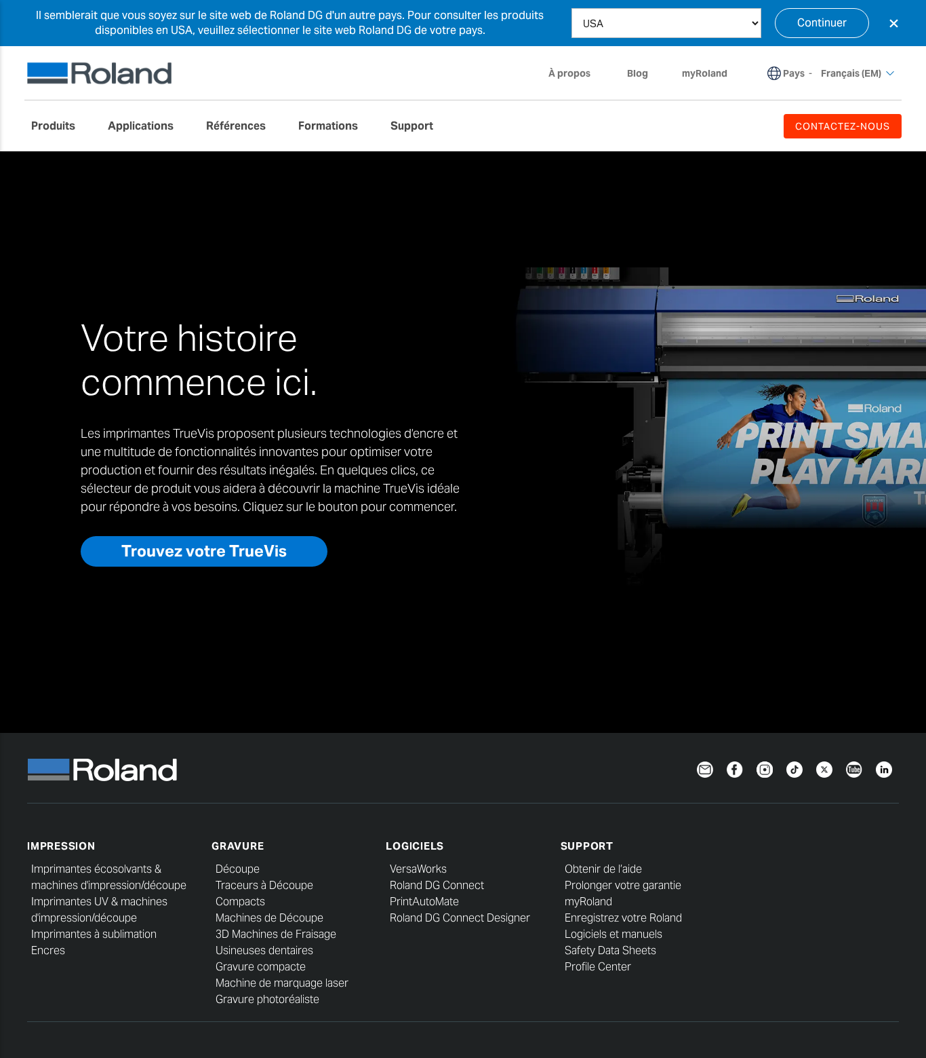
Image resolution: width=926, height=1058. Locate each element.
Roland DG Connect (437, 885)
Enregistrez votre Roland (623, 918)
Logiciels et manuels (613, 934)
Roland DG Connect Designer (460, 918)
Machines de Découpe (269, 918)
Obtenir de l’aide (603, 869)
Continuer (822, 23)
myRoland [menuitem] (704, 73)
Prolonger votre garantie (623, 885)
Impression (61, 845)
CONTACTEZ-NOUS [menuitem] (842, 126)
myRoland (588, 901)
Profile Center (598, 967)
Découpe (238, 869)
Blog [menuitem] (637, 73)
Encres (48, 950)
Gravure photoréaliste (267, 999)
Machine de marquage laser (282, 983)
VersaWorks (418, 869)
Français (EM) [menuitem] (851, 73)
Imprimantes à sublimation (94, 934)
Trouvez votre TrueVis (204, 551)
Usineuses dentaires (264, 950)
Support (587, 845)
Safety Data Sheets (610, 950)
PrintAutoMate (424, 901)
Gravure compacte (261, 967)
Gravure (238, 845)
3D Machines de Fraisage (276, 934)
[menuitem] (60, 126)
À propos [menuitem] (569, 73)
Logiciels (415, 845)
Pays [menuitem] (794, 73)
